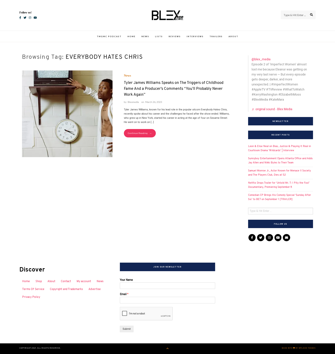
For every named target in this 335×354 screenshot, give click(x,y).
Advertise (94, 289)
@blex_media (261, 59)
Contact (66, 281)
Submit (127, 328)
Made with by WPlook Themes (299, 348)
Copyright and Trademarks (66, 289)
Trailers (216, 36)
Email (124, 294)
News (145, 36)
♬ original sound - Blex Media (272, 109)
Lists (159, 36)
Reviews (175, 36)
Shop (38, 281)
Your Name (126, 279)
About (233, 36)
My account (84, 281)
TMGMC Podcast (109, 36)
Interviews (195, 36)
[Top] (167, 348)
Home (132, 36)
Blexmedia (133, 101)
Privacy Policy (31, 297)
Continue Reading (140, 133)
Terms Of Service (33, 289)
